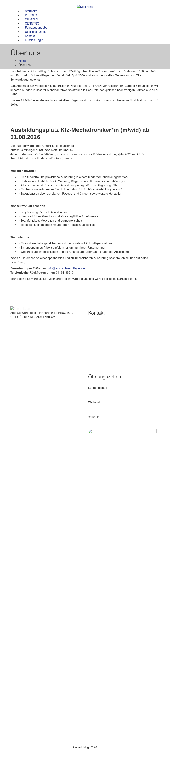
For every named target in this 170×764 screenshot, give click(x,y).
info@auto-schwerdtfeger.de (66, 268)
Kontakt (30, 36)
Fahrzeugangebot (36, 27)
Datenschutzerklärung (33, 435)
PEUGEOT (32, 15)
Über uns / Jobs (35, 31)
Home (23, 61)
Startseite (31, 11)
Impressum (26, 431)
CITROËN (31, 19)
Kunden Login (34, 40)
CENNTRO (32, 23)
